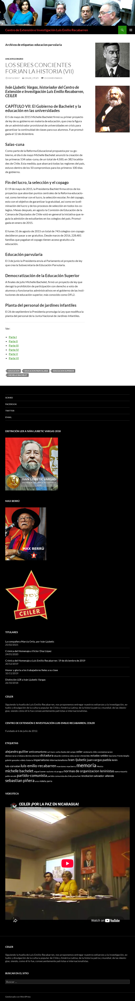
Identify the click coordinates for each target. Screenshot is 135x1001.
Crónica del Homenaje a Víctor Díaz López (28, 651)
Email (8, 417)
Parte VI (14, 358)
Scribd (9, 397)
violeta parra (45, 781)
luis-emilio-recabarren (38, 765)
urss (37, 781)
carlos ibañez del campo (66, 752)
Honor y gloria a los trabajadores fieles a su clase (31, 670)
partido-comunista (32, 775)
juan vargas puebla (99, 760)
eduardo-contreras (62, 756)
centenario (87, 752)
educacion (14, 371)
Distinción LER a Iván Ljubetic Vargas (25, 679)
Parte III (14, 345)
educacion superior (63, 371)
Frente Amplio (123, 756)
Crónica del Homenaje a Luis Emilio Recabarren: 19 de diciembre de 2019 (45, 660)
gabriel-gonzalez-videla (15, 760)
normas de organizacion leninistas (89, 771)
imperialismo (41, 760)
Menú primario (131, 30)
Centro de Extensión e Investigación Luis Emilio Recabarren (46, 30)
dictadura (46, 755)
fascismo (113, 755)
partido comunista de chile (59, 776)
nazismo (49, 771)
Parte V (13, 354)
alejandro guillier (16, 751)
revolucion (87, 775)
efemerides (85, 756)
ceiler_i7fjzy (31, 78)
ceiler (79, 751)
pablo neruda (10, 776)
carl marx (51, 752)
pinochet (76, 776)
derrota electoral (32, 756)
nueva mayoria (121, 771)
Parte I (13, 337)
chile (95, 752)
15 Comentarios (53, 78)
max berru (71, 766)
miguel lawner (40, 771)
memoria (86, 765)
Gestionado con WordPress (18, 996)
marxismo (61, 766)
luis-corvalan (12, 766)
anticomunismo (38, 751)
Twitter (9, 410)
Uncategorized (14, 58)
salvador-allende (104, 775)
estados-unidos (99, 755)
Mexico (100, 766)
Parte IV (14, 349)
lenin (114, 760)
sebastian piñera (19, 780)
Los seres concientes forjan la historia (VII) (39, 68)
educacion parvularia (36, 371)
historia (29, 760)
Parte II (13, 341)
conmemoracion (105, 752)
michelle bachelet (17, 375)
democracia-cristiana (15, 755)
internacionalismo (59, 760)
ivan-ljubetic (77, 760)
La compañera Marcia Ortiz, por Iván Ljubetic (29, 641)
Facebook (11, 404)
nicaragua (58, 771)
